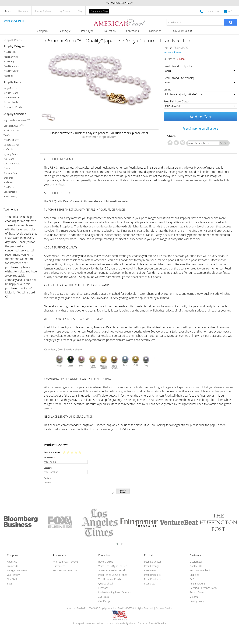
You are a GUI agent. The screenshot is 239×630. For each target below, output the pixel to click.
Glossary (103, 588)
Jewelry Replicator (43, 11)
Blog (80, 11)
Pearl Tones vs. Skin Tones (112, 574)
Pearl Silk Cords (11, 140)
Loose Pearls (10, 191)
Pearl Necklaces (11, 52)
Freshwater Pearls (12, 107)
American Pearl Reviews (65, 561)
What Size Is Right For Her (112, 566)
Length (168, 90)
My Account (65, 11)
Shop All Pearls (12, 40)
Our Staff (12, 579)
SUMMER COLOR (182, 31)
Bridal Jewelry (10, 196)
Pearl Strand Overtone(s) (179, 78)
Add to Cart (200, 117)
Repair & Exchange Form (203, 588)
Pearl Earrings (10, 56)
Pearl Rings (9, 61)
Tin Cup (7, 135)
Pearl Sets (8, 75)
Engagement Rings (99, 11)
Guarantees (59, 566)
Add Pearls (9, 182)
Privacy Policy (197, 601)
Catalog (194, 596)
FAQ (192, 579)
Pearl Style (65, 31)
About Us (12, 561)
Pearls (8, 11)
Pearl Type (87, 31)
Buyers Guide (105, 561)
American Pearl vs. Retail (111, 570)
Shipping (194, 574)
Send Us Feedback (200, 570)
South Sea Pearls (12, 97)
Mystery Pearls (10, 154)
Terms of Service (164, 608)
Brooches (8, 177)
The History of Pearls (109, 579)
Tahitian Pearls (10, 92)
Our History (13, 574)
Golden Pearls (10, 102)
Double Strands (11, 144)
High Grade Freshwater (16, 120)
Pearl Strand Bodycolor (178, 66)
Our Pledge (104, 601)
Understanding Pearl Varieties (114, 592)
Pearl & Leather (11, 130)
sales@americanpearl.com (99, 137)
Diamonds (23, 11)
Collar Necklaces (11, 163)
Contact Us (196, 566)
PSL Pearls (8, 158)
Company (42, 31)
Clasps (6, 168)
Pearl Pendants (11, 71)
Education (110, 31)
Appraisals (103, 596)
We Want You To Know (65, 570)
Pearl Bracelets (11, 66)
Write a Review (173, 52)
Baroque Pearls (11, 173)
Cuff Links (8, 149)
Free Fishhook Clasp (176, 101)
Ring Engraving (197, 583)
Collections (132, 31)
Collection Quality (13, 125)
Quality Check (105, 583)
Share (224, 143)
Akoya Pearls (9, 88)
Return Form (196, 592)
